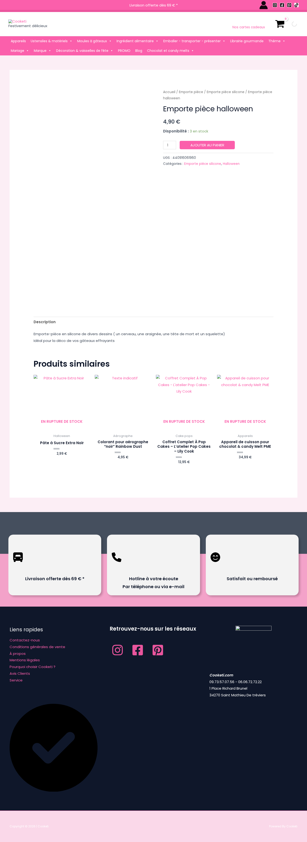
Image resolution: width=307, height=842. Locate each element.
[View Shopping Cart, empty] (280, 24)
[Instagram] (275, 5)
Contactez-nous (25, 640)
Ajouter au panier (207, 145)
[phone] (116, 565)
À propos (18, 653)
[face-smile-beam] (215, 565)
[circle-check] (54, 790)
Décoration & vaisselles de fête (82, 50)
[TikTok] (296, 5)
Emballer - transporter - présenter (192, 41)
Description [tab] (45, 321)
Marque (40, 50)
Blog (138, 50)
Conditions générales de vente (37, 646)
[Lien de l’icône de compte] (263, 5)
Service (16, 680)
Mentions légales (25, 660)
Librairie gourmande (247, 41)
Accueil (169, 92)
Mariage (17, 50)
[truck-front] (18, 565)
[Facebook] (282, 5)
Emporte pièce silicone (225, 92)
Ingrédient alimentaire (135, 41)
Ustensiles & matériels (49, 41)
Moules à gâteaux (92, 41)
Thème (274, 41)
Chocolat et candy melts (168, 50)
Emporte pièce (191, 92)
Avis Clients (20, 673)
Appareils (18, 41)
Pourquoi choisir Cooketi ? (32, 666)
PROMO (124, 50)
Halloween (231, 163)
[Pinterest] (289, 5)
